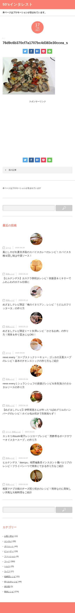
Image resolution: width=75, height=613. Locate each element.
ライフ (7, 571)
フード (8, 248)
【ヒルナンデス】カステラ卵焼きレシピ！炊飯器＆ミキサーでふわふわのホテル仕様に (37, 280)
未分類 (7, 586)
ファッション (10, 556)
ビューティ (9, 551)
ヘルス (7, 566)
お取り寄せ (9, 536)
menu (68, 5)
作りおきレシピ (11, 582)
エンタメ (8, 541)
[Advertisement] (37, 127)
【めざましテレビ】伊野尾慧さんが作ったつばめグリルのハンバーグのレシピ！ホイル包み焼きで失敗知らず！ (37, 411)
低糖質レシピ (10, 576)
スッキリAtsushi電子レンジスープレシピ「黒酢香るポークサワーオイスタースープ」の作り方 (37, 438)
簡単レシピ (10, 274)
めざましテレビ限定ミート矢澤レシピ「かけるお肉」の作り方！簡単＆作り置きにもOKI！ (36, 332)
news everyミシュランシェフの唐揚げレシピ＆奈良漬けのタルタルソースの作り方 (37, 385)
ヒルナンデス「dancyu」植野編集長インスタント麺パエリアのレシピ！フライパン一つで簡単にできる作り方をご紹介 (37, 464)
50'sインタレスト (18, 4)
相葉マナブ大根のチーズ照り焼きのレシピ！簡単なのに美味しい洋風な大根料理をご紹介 (37, 490)
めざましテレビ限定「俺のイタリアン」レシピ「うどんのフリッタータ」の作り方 (37, 306)
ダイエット (9, 546)
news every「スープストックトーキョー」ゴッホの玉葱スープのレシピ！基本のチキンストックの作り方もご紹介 (37, 359)
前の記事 (12, 170)
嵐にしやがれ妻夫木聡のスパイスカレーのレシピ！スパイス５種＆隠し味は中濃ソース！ (37, 254)
